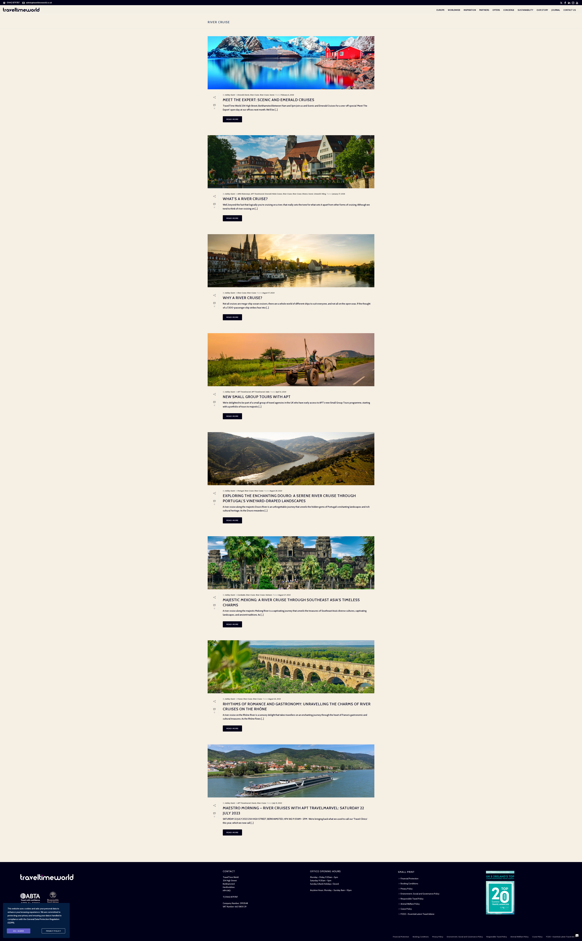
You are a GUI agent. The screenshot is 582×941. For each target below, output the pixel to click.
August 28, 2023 (276, 491)
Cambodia (241, 595)
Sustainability (525, 10)
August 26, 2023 (274, 699)
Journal (555, 10)
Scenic (272, 95)
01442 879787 (13, 2)
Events (247, 95)
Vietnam (269, 595)
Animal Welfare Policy (410, 904)
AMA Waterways (243, 194)
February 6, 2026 (287, 95)
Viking (323, 194)
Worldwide (454, 10)
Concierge (508, 10)
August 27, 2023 (284, 595)
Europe (440, 10)
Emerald (240, 95)
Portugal (240, 491)
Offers (496, 10)
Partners (484, 10)
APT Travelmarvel (257, 194)
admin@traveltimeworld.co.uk (39, 2)
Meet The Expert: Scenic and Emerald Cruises (268, 100)
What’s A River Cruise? (245, 199)
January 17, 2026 (338, 194)
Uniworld (317, 194)
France (240, 699)
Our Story (542, 10)
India (267, 392)
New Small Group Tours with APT (257, 397)
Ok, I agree (18, 931)
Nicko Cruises (277, 194)
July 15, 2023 (277, 803)
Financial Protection (409, 878)
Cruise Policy (406, 909)
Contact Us (569, 10)
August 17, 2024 (268, 293)
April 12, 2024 (281, 392)
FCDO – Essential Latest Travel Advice (417, 914)
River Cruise (254, 95)
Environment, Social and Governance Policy (420, 893)
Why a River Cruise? (242, 298)
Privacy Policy (407, 888)
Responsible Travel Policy (412, 898)
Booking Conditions (409, 883)
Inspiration (470, 10)
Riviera (305, 194)
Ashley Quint (230, 95)
